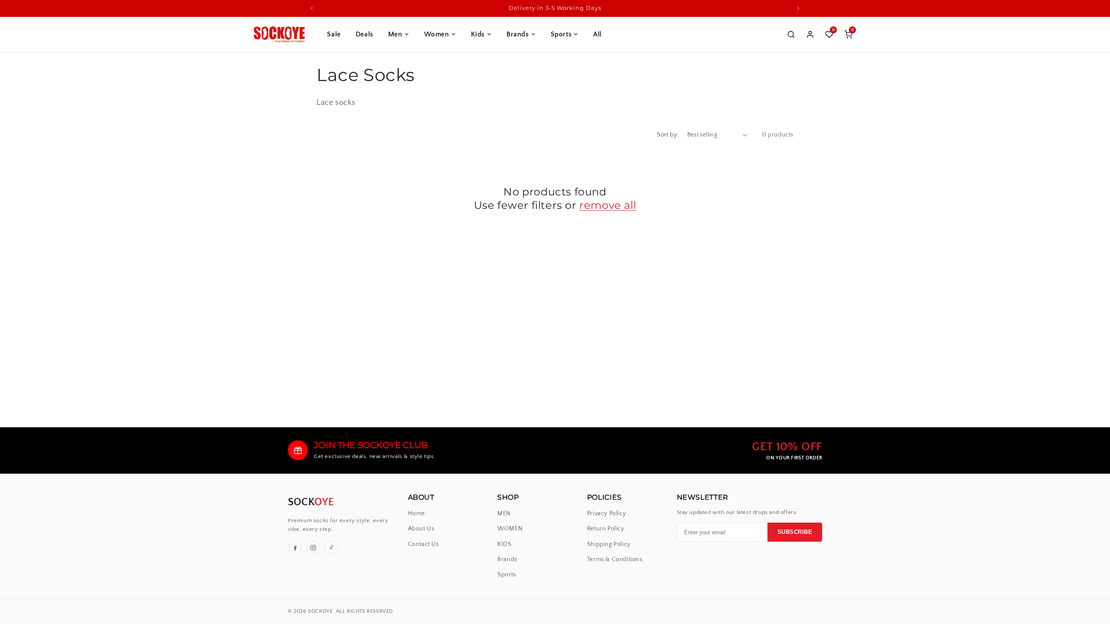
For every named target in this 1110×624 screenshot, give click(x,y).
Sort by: (667, 134)
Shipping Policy (608, 544)
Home (416, 513)
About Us (421, 529)
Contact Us (423, 544)
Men (395, 34)
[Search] (791, 34)
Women (436, 34)
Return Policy (605, 529)
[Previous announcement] (311, 8)
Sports (561, 34)
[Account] (810, 34)
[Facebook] (295, 548)
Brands (517, 34)
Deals (364, 34)
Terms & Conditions (615, 559)
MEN (504, 513)
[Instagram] (313, 548)
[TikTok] (331, 548)
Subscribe (795, 532)
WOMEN (509, 529)
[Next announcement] (798, 8)
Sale (333, 34)
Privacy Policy (606, 513)
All (597, 34)
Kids (478, 34)
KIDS (504, 544)
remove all (607, 205)
